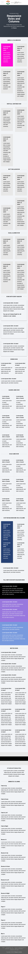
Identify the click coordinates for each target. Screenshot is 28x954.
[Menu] (2, 2)
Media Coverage (19, 948)
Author (7, 948)
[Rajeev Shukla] (15, 2)
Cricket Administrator (20, 947)
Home (3, 947)
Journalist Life (9, 947)
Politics (12, 948)
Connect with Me (14, 949)
